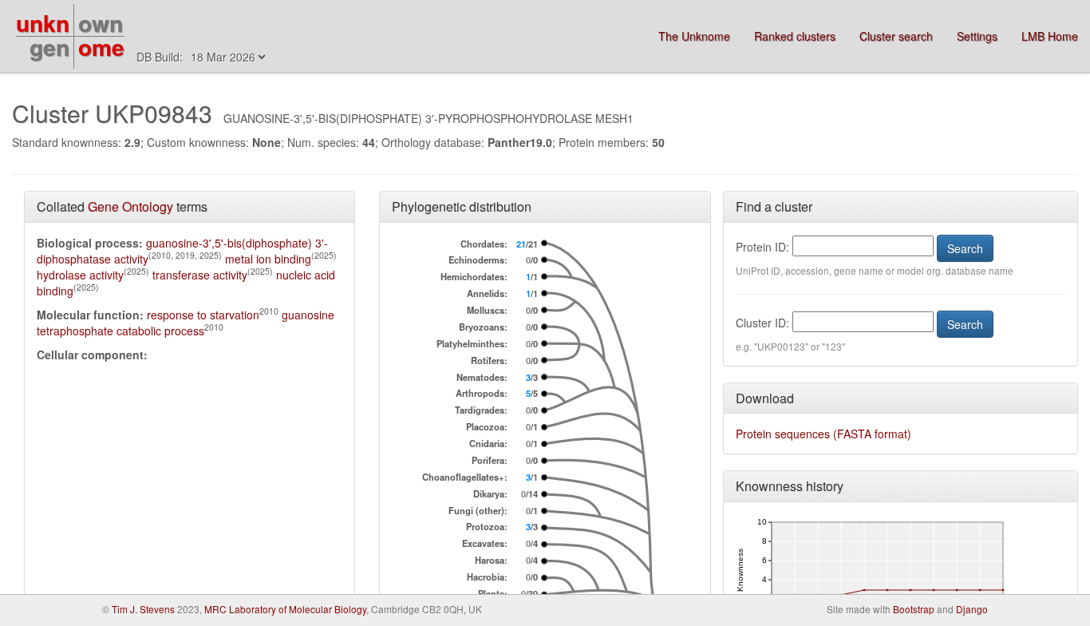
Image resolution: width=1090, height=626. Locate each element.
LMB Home (1049, 36)
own (100, 22)
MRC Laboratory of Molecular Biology (285, 609)
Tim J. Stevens (143, 609)
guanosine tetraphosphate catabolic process (185, 323)
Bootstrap (913, 609)
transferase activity (199, 275)
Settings (977, 36)
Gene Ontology (130, 206)
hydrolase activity (80, 275)
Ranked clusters (794, 36)
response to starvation (203, 315)
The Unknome (694, 36)
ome (101, 46)
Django (972, 609)
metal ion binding (268, 259)
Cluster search (896, 36)
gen (49, 46)
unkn (42, 22)
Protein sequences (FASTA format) (823, 434)
